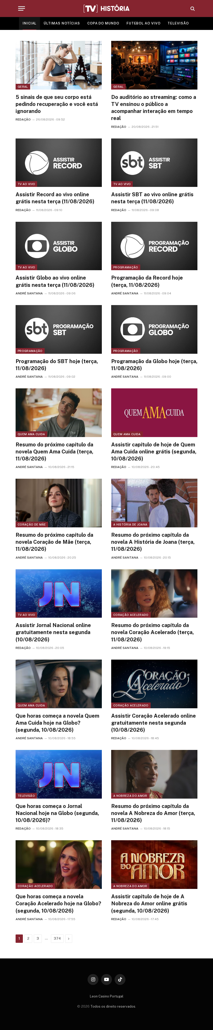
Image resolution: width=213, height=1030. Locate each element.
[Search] (192, 8)
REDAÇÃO (23, 119)
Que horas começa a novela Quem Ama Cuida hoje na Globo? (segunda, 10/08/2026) (57, 723)
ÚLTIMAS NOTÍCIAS (62, 23)
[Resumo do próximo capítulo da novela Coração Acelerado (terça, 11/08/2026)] (154, 593)
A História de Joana (130, 524)
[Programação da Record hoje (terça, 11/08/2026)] (154, 246)
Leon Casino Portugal (106, 996)
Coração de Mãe (32, 524)
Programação (125, 267)
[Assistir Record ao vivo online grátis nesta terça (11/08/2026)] (59, 162)
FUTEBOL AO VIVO (144, 23)
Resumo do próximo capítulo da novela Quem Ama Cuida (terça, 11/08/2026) (54, 451)
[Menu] (21, 8)
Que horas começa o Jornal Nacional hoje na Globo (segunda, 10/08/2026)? (57, 813)
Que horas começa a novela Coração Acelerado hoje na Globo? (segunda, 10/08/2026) (58, 903)
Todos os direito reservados (112, 1006)
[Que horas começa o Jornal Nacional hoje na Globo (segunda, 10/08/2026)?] (59, 774)
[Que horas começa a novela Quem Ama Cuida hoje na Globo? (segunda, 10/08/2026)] (59, 684)
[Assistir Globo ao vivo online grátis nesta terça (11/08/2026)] (59, 246)
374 (57, 938)
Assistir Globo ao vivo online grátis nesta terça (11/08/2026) (55, 281)
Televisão (26, 795)
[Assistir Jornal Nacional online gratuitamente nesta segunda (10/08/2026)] (59, 593)
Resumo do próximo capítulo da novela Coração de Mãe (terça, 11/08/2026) (54, 542)
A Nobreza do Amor (130, 795)
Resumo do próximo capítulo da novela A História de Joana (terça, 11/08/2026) (153, 542)
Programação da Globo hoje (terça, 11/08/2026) (154, 364)
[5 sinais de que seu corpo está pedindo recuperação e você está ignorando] (59, 65)
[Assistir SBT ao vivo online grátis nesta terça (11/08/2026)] (154, 162)
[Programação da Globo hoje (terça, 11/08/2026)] (154, 329)
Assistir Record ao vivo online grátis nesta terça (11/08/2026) (55, 198)
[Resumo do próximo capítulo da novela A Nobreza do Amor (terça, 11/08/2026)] (154, 774)
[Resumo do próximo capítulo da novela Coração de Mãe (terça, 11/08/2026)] (59, 503)
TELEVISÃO (178, 23)
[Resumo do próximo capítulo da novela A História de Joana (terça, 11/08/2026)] (154, 503)
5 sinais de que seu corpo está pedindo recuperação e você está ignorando (57, 104)
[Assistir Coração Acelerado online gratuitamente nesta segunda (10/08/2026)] (154, 684)
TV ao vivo (26, 184)
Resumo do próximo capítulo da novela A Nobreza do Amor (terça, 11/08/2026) (153, 813)
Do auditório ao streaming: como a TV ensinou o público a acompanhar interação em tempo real (153, 108)
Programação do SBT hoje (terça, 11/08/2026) (57, 364)
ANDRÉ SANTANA (29, 293)
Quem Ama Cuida (31, 434)
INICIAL (29, 23)
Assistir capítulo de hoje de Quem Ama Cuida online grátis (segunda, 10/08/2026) (153, 451)
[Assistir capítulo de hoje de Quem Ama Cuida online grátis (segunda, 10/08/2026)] (154, 412)
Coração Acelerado (131, 614)
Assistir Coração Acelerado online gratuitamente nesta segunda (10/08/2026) (153, 723)
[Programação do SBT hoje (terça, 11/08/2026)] (59, 329)
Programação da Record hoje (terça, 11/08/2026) (147, 281)
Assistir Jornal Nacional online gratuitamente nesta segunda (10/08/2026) (53, 632)
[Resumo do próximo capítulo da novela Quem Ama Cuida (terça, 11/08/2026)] (59, 412)
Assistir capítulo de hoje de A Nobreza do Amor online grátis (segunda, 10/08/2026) (149, 903)
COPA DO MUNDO (103, 23)
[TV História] (106, 8)
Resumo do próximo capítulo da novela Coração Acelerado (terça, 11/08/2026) (152, 632)
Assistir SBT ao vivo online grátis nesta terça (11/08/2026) (152, 198)
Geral (23, 86)
